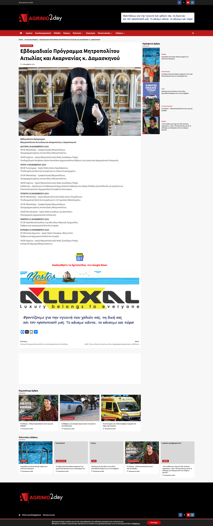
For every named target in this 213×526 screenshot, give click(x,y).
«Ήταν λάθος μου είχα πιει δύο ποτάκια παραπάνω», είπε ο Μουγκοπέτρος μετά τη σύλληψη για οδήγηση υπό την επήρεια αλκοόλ (176, 127)
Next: (112, 342)
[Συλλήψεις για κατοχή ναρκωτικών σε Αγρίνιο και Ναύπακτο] (80, 408)
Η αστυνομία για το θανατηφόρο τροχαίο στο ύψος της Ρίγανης (119, 425)
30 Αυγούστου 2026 (27, 429)
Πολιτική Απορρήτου (31, 515)
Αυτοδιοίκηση (165, 72)
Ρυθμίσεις (136, 523)
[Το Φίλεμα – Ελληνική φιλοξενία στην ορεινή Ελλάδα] (38, 408)
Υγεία (163, 89)
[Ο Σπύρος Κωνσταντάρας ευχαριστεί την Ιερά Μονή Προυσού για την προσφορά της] (151, 73)
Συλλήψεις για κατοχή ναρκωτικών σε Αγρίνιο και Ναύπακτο (79, 425)
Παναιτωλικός (104, 33)
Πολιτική (77, 33)
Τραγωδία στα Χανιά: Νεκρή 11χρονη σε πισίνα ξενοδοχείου (174, 58)
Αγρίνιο (29, 33)
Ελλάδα (57, 33)
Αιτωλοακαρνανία (43, 33)
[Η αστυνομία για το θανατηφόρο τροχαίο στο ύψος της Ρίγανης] (121, 408)
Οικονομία (90, 33)
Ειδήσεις (119, 33)
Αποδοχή (153, 522)
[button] (193, 33)
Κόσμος (66, 33)
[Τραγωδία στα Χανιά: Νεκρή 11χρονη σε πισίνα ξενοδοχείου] (151, 56)
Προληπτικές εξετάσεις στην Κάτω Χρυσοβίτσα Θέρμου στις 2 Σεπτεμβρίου (175, 92)
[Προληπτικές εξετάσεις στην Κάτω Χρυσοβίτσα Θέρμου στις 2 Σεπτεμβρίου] (151, 91)
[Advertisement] (80, 368)
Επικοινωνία (49, 515)
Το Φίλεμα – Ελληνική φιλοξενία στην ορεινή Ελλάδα (36, 425)
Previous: (44, 342)
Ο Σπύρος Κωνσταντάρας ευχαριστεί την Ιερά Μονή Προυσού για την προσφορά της (176, 75)
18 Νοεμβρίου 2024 (28, 64)
